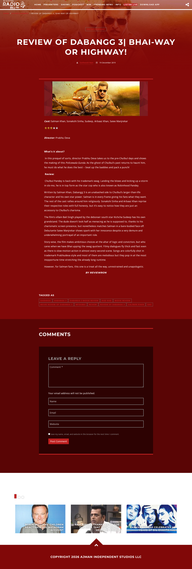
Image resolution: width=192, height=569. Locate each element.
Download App (150, 4)
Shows (65, 4)
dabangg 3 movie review (84, 300)
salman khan (136, 304)
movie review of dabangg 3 (56, 304)
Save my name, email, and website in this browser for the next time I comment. (84, 434)
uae (149, 304)
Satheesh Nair (86, 62)
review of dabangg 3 (112, 304)
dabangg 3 (60, 300)
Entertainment (20, 13)
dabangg (45, 300)
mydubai (81, 304)
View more (40, 519)
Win (88, 4)
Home (37, 4)
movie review (122, 300)
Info (118, 4)
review (93, 304)
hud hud (106, 300)
